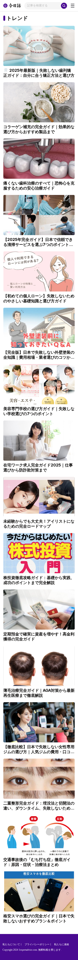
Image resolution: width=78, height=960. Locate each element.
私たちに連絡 (61, 944)
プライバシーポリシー (37, 944)
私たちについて (11, 944)
